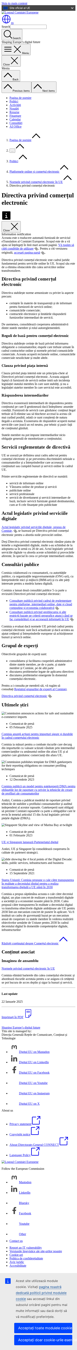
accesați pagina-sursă (27, 252)
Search (6, 26)
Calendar (15, 119)
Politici (13, 101)
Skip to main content (14, 3)
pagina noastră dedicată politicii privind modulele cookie (41, 1293)
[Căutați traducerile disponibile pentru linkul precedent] (36, 249)
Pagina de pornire (20, 97)
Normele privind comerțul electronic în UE (36, 182)
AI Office (15, 126)
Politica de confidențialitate (26, 1258)
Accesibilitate (17, 1265)
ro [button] (12, 23)
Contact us (16, 1241)
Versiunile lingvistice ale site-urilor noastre (35, 1251)
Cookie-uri (16, 1254)
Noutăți (14, 108)
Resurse (14, 112)
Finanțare (15, 115)
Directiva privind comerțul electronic (24, 696)
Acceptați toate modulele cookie (45, 1328)
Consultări (15, 123)
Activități (15, 105)
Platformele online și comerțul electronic (34, 171)
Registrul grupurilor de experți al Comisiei (40, 689)
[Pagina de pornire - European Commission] (20, 12)
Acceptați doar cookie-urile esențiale (45, 1340)
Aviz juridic (16, 1262)
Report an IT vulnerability (25, 1247)
